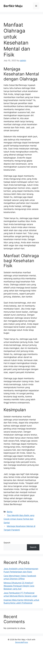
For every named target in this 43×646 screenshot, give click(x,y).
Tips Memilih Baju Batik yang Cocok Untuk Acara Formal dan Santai (19, 519)
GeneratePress (21, 642)
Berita (9, 512)
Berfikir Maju (13, 6)
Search (7, 542)
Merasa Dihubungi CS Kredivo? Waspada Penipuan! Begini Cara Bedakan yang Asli (19, 586)
